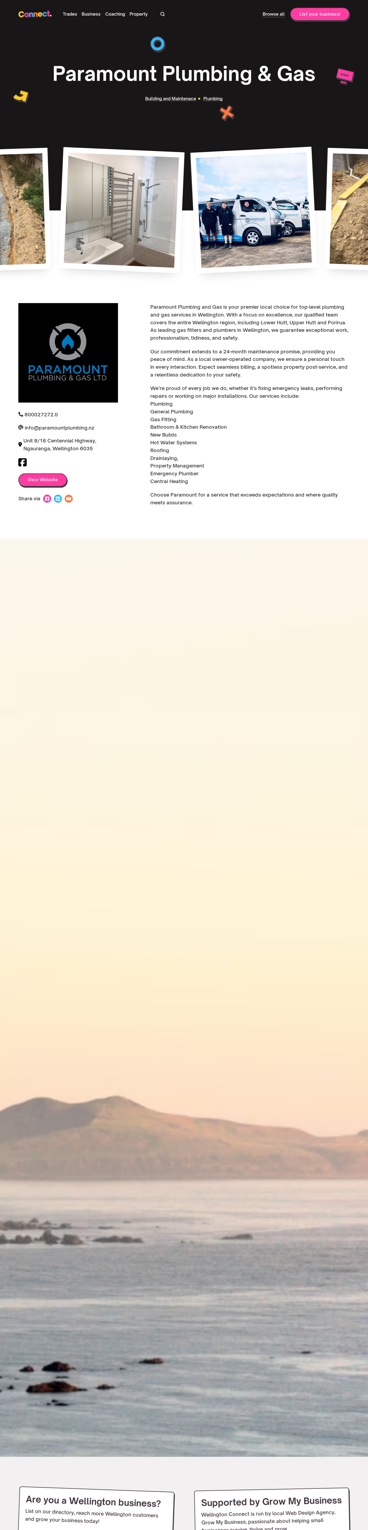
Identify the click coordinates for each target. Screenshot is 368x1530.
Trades (70, 14)
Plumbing (213, 98)
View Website (42, 480)
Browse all (274, 14)
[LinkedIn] (58, 499)
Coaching (115, 14)
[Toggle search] (162, 14)
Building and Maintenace (170, 98)
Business (91, 14)
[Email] (69, 499)
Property (139, 14)
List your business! (320, 14)
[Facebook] (47, 499)
